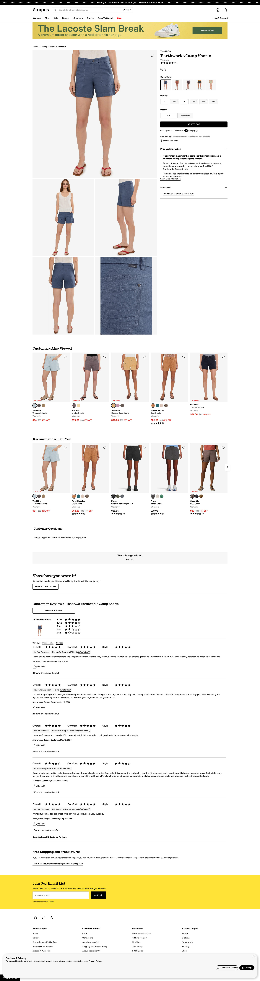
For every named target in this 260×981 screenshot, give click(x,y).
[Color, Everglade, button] (166, 405)
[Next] (227, 467)
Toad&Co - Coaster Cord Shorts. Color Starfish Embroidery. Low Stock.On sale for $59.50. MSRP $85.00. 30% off (130, 387)
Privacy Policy (95, 961)
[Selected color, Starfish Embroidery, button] (113, 405)
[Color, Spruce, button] (118, 496)
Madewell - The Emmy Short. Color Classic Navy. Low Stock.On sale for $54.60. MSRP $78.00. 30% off (208, 384)
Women (37, 18)
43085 (175, 140)
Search (127, 10)
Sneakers (78, 18)
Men (47, 18)
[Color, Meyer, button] (78, 405)
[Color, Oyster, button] (162, 405)
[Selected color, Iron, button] (192, 496)
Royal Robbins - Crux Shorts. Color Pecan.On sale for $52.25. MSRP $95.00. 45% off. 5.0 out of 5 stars (169, 388)
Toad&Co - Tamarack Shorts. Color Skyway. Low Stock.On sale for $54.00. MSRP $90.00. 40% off (51, 387)
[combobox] (88, 10)
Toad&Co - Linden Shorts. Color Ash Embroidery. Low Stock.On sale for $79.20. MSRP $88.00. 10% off (90, 387)
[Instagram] (35, 918)
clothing (44, 47)
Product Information (170, 149)
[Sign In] (217, 10)
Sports (90, 18)
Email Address (42, 895)
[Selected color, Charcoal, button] (153, 496)
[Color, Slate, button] (122, 405)
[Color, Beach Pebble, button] (157, 496)
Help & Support (220, 18)
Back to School (105, 18)
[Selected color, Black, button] (113, 496)
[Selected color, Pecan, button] (153, 405)
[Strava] (52, 918)
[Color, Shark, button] (197, 496)
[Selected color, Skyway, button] (34, 405)
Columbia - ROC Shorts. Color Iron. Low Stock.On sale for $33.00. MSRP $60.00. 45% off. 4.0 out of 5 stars (208, 479)
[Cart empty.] (224, 10)
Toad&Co (62, 47)
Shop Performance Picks (151, 2)
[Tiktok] (44, 918)
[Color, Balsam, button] (157, 405)
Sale (119, 18)
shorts (52, 47)
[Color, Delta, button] (201, 496)
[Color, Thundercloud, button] (122, 496)
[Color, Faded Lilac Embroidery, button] (118, 405)
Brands (65, 18)
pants (49, 735)
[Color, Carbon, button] (39, 405)
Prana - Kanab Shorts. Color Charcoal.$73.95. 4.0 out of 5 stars (169, 479)
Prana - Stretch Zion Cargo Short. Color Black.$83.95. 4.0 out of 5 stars (130, 479)
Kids (56, 18)
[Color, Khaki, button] (43, 405)
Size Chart (165, 187)
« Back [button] (35, 47)
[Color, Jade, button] (162, 496)
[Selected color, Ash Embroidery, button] (74, 405)
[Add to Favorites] (65, 357)
